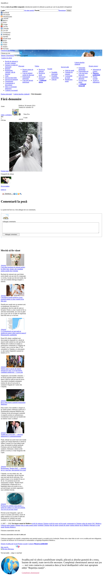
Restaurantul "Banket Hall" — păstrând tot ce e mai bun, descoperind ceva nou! (13, 469)
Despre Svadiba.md (7, 544)
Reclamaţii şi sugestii (21, 55)
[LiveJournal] (21, 194)
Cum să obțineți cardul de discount (28, 74)
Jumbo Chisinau (15, 525)
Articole (54, 79)
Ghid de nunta (5, 525)
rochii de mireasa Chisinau (40, 523)
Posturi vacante (95, 77)
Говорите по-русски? (8, 50)
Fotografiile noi (83, 71)
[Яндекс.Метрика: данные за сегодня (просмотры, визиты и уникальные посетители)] (7, 549)
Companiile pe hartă (68, 77)
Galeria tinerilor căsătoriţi (21, 94)
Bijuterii (7, 68)
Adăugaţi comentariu (9, 221)
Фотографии (5, 186)
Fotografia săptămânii (82, 68)
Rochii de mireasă (42, 70)
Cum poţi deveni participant (27, 81)
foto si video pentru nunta (29, 525)
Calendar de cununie (69, 73)
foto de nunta (54, 525)
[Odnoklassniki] (19, 194)
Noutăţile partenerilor (55, 77)
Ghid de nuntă (69, 70)
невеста (3, 189)
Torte (6, 76)
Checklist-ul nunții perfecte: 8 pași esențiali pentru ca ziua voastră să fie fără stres (12, 299)
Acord (16, 544)
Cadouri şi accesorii (11, 90)
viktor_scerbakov (6, 115)
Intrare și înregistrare (7, 55)
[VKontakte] (14, 194)
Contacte (31, 544)
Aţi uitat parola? (29, 10)
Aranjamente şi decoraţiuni (10, 84)
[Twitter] (16, 194)
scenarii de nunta (64, 525)
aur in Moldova (84, 525)
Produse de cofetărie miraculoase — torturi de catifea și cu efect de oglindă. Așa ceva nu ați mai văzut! (13, 507)
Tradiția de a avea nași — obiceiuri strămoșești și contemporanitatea (12, 435)
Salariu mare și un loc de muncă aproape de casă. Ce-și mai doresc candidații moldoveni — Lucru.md (12, 370)
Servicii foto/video (11, 78)
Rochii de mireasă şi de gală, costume (11, 62)
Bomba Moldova (10, 527)
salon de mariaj (87, 523)
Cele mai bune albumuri (83, 77)
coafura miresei (74, 525)
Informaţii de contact (97, 70)
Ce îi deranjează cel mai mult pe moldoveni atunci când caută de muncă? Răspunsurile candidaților (13, 333)
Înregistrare (62, 10)
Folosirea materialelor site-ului (10, 530)
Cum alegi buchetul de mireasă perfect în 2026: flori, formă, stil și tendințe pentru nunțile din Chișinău (13, 269)
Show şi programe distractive (11, 87)
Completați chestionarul (30, 573)
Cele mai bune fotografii (83, 74)
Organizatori (9, 81)
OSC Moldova (96, 523)
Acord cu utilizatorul (96, 81)
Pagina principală (6, 94)
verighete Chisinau (43, 525)
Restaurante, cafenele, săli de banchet (10, 72)
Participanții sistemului (26, 77)
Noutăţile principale (54, 73)
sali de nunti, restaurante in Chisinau (70, 523)
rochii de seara (53, 523)
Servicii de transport (11, 79)
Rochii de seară (42, 74)
